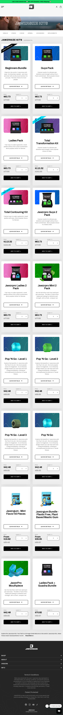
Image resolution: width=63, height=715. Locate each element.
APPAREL (30, 33)
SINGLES (5, 33)
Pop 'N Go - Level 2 (47, 359)
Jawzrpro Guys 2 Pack (47, 213)
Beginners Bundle (15, 68)
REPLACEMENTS (52, 33)
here (34, 688)
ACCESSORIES (40, 33)
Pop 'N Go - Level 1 (16, 359)
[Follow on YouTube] (33, 704)
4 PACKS (22, 33)
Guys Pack (47, 68)
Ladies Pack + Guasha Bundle (47, 584)
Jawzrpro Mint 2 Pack (47, 287)
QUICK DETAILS (14, 86)
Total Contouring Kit (16, 212)
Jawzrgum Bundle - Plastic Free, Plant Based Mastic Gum (47, 514)
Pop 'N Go (47, 435)
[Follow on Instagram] (30, 704)
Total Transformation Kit (47, 142)
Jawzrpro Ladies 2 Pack (16, 287)
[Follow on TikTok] (37, 704)
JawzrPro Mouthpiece (16, 584)
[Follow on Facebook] (26, 704)
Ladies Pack (16, 140)
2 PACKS (13, 33)
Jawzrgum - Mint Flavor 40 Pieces (16, 512)
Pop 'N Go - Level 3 (16, 435)
